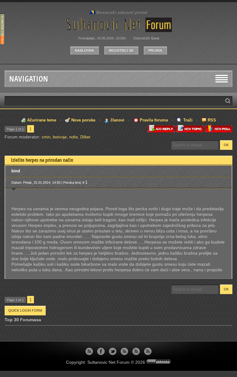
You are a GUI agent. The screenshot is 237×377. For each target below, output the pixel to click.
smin (46, 137)
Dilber (85, 137)
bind (15, 171)
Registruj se (121, 50)
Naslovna (84, 50)
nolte (73, 137)
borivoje (60, 137)
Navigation (28, 78)
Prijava (155, 50)
